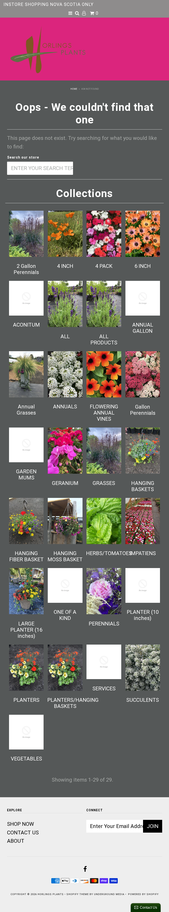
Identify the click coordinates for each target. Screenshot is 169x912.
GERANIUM (65, 483)
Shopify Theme (77, 894)
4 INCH (65, 266)
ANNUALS (65, 407)
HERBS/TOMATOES (109, 553)
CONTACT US (23, 833)
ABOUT (15, 841)
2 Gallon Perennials (26, 269)
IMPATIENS (143, 553)
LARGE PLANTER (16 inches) (26, 630)
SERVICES (104, 688)
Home (73, 89)
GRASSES (104, 483)
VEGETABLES (26, 759)
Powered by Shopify (143, 894)
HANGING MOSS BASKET (65, 556)
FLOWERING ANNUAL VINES (104, 413)
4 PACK (103, 266)
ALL (65, 336)
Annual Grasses (26, 410)
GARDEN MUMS (26, 474)
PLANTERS (26, 700)
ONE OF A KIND (65, 615)
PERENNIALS (104, 624)
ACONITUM (26, 325)
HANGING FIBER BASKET (26, 556)
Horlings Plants (51, 894)
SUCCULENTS (142, 700)
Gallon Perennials (142, 410)
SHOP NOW (20, 824)
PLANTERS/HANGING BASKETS (73, 703)
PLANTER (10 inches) (143, 615)
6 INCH (142, 266)
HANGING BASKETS (142, 486)
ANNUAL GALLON (142, 328)
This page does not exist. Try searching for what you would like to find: (82, 142)
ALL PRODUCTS (103, 339)
